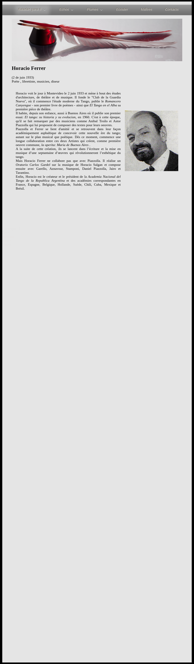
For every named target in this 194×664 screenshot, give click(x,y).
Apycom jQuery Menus (8, 240)
